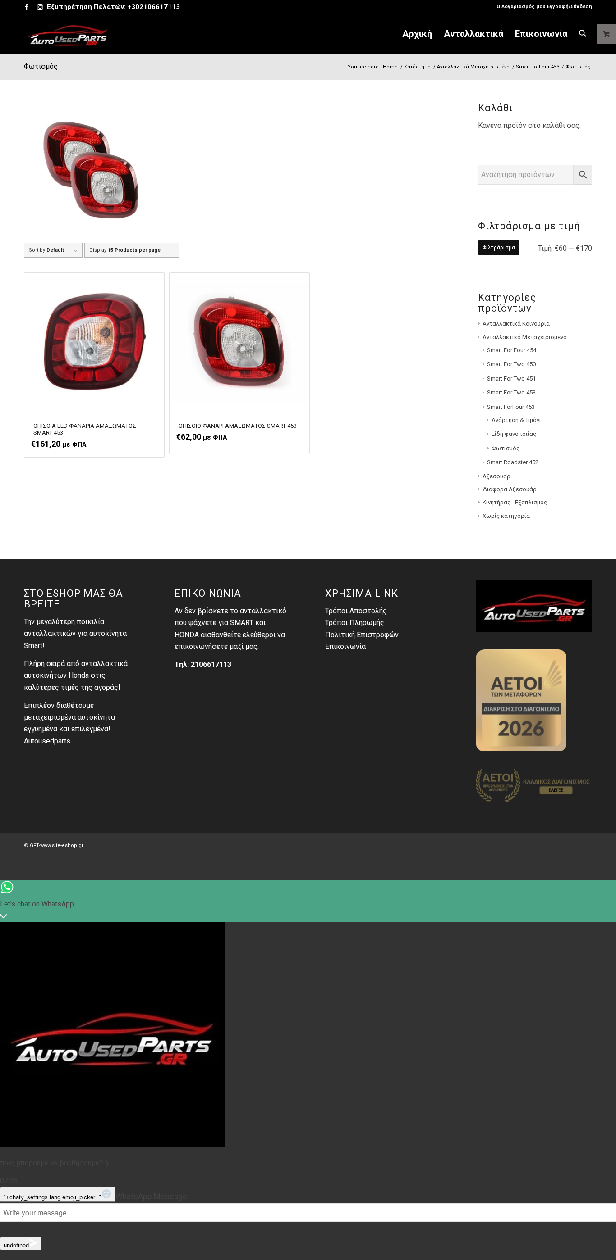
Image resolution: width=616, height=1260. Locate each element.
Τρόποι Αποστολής (356, 611)
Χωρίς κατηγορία (506, 515)
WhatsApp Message (151, 1196)
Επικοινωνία (345, 646)
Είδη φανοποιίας (514, 434)
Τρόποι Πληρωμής (354, 622)
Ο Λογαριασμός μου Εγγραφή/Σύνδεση (544, 6)
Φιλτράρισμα (499, 248)
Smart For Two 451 (511, 378)
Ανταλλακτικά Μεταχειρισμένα (525, 337)
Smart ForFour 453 (511, 406)
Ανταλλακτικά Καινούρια (516, 323)
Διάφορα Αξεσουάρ (510, 489)
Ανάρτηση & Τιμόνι (516, 420)
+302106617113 (154, 7)
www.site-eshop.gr (61, 845)
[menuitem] (542, 7)
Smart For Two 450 (511, 364)
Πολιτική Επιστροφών (362, 634)
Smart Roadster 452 (512, 462)
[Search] (582, 34)
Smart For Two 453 (511, 392)
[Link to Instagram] (40, 7)
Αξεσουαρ (496, 476)
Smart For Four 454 (511, 350)
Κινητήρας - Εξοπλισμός (515, 502)
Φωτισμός (505, 448)
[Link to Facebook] (26, 7)
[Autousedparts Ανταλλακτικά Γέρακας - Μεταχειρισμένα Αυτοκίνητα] (68, 34)
